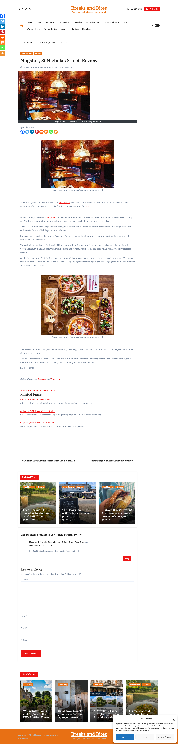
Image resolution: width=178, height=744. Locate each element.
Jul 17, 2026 (109, 519)
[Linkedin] (32, 132)
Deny (145, 737)
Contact (75, 29)
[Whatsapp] (51, 132)
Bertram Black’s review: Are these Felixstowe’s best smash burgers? (117, 513)
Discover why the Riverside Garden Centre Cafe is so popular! (49, 460)
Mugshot (42, 67)
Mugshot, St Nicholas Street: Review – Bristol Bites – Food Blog (56, 542)
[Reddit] (41, 132)
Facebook (42, 379)
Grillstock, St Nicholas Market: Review (37, 411)
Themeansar (23, 738)
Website (24, 640)
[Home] (21, 26)
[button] (172, 718)
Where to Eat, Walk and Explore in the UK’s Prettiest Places (36, 714)
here (88, 206)
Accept (125, 737)
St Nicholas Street (67, 67)
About (64, 29)
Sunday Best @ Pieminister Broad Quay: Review (111, 460)
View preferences (165, 737)
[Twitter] (27, 132)
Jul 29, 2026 (31, 519)
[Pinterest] (37, 132)
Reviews (50, 22)
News (39, 22)
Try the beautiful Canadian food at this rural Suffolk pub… (36, 513)
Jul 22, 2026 (70, 519)
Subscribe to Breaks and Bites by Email (37, 390)
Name (24, 616)
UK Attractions (111, 22)
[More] (56, 132)
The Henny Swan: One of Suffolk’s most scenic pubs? (77, 513)
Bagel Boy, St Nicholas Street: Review (37, 422)
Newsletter (87, 29)
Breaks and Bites (89, 8)
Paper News (51, 734)
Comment (26, 579)
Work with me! (33, 29)
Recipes (125, 22)
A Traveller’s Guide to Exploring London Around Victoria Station (106, 715)
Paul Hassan (53, 67)
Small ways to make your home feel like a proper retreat (70, 714)
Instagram (55, 379)
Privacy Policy (50, 29)
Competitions (65, 22)
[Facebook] (22, 132)
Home (29, 22)
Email (24, 628)
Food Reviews (26, 53)
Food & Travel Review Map (87, 22)
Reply (127, 558)
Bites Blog (28, 684)
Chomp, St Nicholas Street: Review (36, 399)
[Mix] (46, 132)
